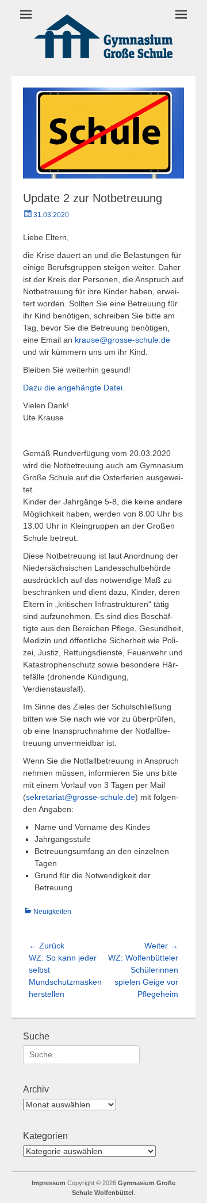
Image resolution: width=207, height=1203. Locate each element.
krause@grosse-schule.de (122, 339)
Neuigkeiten (52, 912)
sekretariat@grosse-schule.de (80, 797)
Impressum (49, 1182)
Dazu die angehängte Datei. (74, 387)
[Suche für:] (81, 1054)
